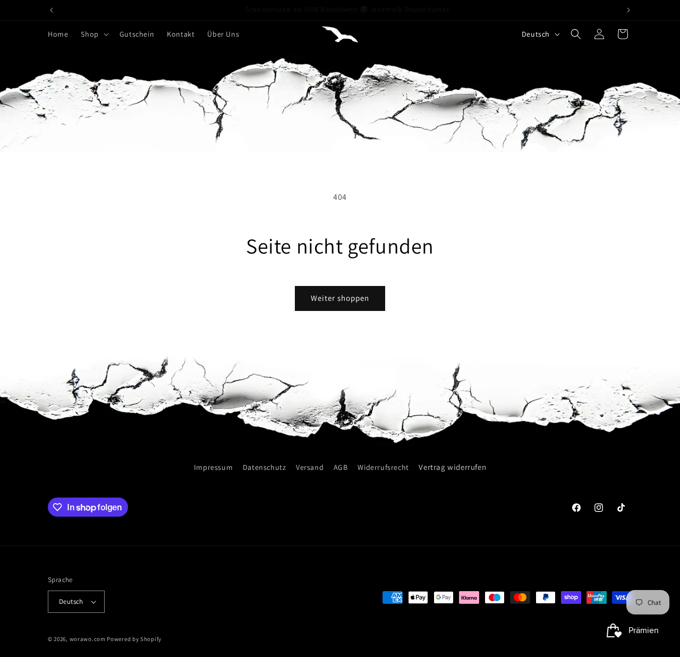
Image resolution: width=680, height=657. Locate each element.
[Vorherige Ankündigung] (51, 10)
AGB (341, 467)
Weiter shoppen (340, 298)
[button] (93, 34)
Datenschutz (264, 467)
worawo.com (88, 639)
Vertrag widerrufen (452, 467)
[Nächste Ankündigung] (628, 10)
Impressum (213, 467)
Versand (310, 467)
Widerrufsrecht (383, 467)
